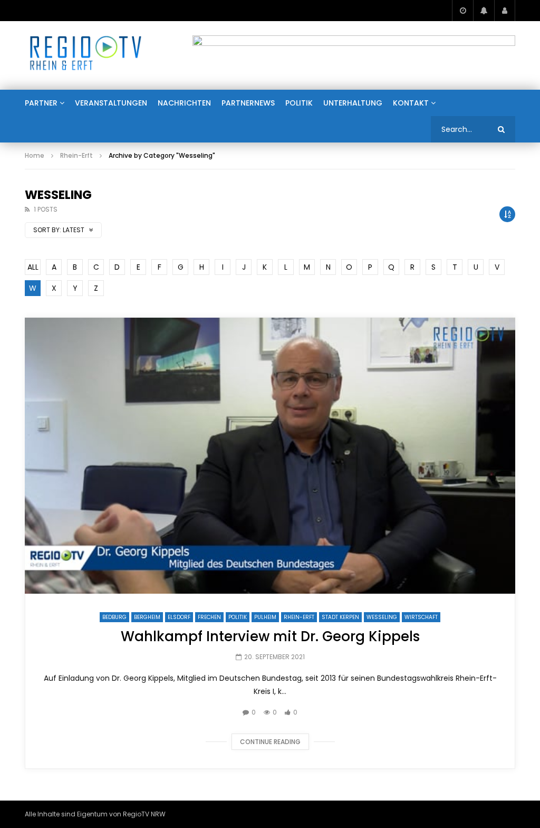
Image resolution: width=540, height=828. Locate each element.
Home (34, 155)
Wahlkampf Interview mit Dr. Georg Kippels (270, 636)
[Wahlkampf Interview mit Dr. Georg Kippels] (270, 456)
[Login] (504, 10)
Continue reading (270, 741)
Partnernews (248, 103)
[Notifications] (483, 10)
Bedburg (114, 617)
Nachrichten (184, 103)
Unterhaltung (352, 103)
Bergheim (147, 617)
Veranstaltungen (111, 103)
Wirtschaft (421, 617)
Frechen (209, 617)
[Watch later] (462, 10)
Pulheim (265, 617)
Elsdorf (179, 617)
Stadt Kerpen (340, 617)
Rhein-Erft (76, 155)
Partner (41, 103)
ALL (32, 267)
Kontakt (411, 103)
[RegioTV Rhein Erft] (86, 55)
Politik (299, 103)
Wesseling (382, 617)
